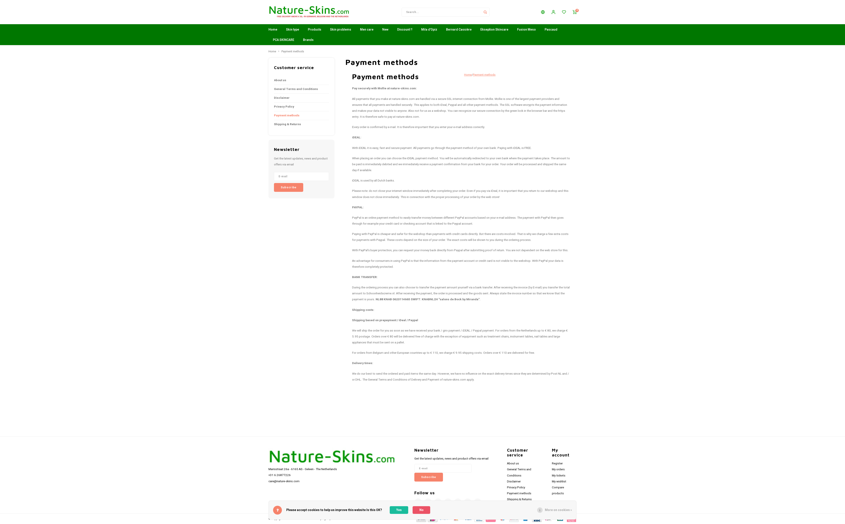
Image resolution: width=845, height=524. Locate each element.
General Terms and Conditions (296, 89)
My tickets (558, 475)
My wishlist (559, 481)
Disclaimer (282, 98)
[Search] (485, 12)
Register (557, 463)
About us (280, 80)
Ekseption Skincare (494, 29)
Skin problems (340, 29)
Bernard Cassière (459, 29)
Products (314, 29)
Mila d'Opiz (429, 29)
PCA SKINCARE (283, 40)
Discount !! (404, 29)
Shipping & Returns (287, 124)
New (385, 29)
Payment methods (292, 51)
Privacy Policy (284, 106)
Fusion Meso (526, 29)
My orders (558, 469)
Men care (366, 29)
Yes (399, 510)
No (421, 510)
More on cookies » (558, 510)
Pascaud (551, 29)
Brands (308, 40)
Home (272, 29)
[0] (575, 12)
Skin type (292, 29)
